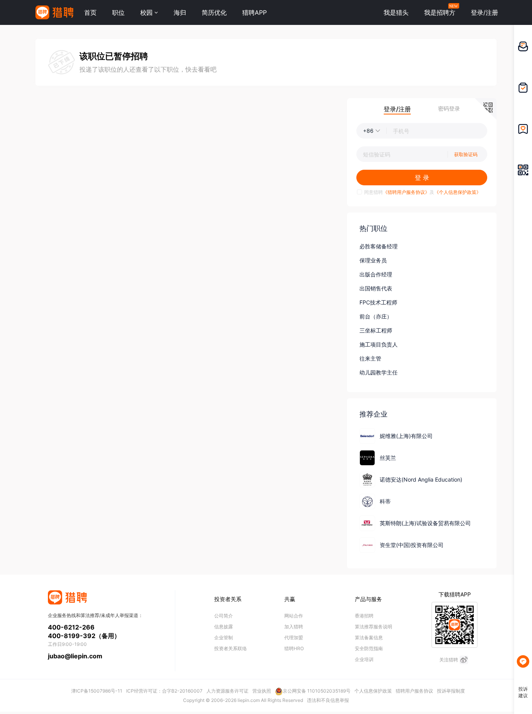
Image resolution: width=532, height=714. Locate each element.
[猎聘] (54, 12)
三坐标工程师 (375, 330)
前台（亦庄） (375, 316)
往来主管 (370, 358)
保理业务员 (373, 260)
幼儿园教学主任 (378, 372)
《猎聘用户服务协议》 (406, 192)
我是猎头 (396, 12)
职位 (118, 12)
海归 (180, 12)
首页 (90, 12)
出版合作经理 (375, 274)
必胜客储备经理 (378, 246)
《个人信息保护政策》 (457, 192)
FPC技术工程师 (378, 302)
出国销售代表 (375, 288)
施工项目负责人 (378, 344)
